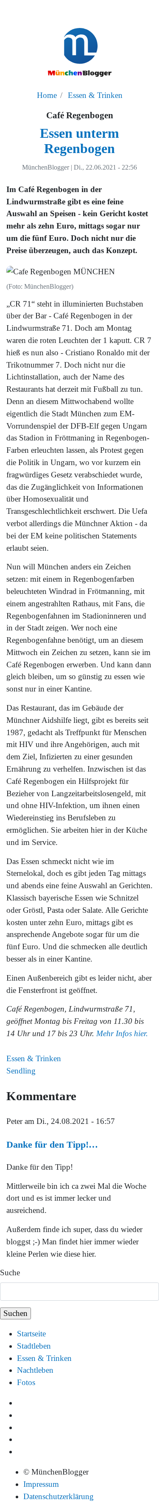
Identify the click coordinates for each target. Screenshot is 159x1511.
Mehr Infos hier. (122, 1033)
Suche (10, 1272)
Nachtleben (35, 1370)
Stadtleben (34, 1345)
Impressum (41, 1484)
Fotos (26, 1382)
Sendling (21, 1070)
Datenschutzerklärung (58, 1496)
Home (47, 95)
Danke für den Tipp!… (52, 1144)
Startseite (31, 1333)
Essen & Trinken (95, 95)
